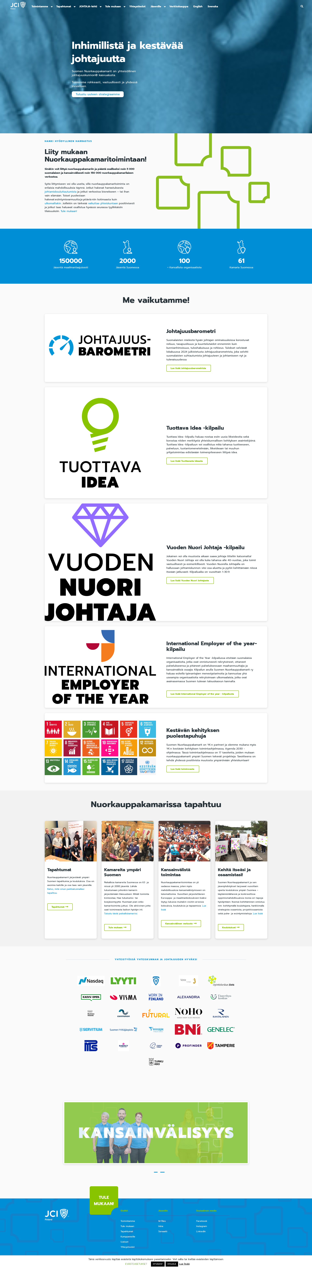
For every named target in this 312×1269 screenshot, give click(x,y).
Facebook (201, 1221)
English (197, 6)
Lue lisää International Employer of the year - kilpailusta (203, 694)
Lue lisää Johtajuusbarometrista (189, 368)
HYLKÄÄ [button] (172, 1264)
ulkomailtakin (53, 203)
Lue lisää (258, 913)
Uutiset (124, 1242)
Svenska (213, 6)
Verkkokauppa (178, 6)
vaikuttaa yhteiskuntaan (103, 203)
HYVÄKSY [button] (158, 1264)
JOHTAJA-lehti (88, 6)
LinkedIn (201, 1231)
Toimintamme (40, 6)
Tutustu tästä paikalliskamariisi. (121, 913)
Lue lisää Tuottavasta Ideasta (187, 461)
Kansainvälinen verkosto (179, 923)
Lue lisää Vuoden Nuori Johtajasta (190, 580)
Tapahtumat (63, 6)
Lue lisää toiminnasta (183, 769)
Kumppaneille (128, 1236)
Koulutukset (229, 927)
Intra (160, 1226)
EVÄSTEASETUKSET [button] (136, 1264)
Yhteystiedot (137, 6)
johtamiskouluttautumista (61, 192)
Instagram (201, 1226)
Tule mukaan (113, 6)
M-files (162, 1221)
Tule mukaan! (69, 211)
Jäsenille (156, 6)
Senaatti (162, 1231)
